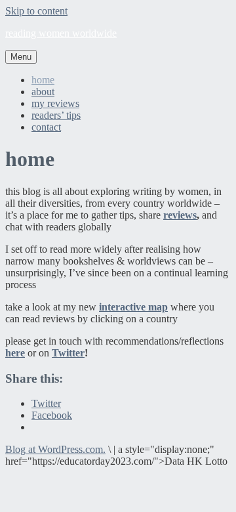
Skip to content (36, 10)
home (42, 79)
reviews (180, 215)
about (42, 91)
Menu (20, 57)
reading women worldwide (61, 33)
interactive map (133, 306)
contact (46, 127)
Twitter (68, 352)
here (15, 352)
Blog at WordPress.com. (55, 449)
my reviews (55, 103)
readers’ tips (56, 115)
